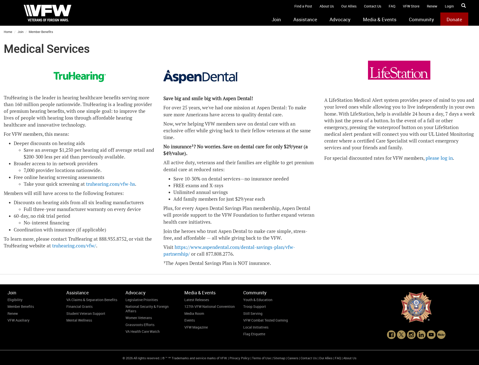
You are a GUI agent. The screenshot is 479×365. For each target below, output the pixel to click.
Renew (432, 6)
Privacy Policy (240, 358)
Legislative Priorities (141, 299)
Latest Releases (196, 299)
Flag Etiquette (254, 334)
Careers (292, 358)
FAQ (392, 6)
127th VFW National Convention (209, 306)
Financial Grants (79, 306)
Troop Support (254, 306)
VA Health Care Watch (142, 331)
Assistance (305, 19)
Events (189, 320)
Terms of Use (261, 358)
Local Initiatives (255, 327)
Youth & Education (257, 299)
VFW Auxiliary (18, 320)
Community (421, 19)
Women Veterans (138, 317)
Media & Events (379, 19)
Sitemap (279, 358)
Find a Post (303, 6)
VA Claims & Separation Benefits (91, 299)
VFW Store (411, 6)
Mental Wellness (79, 320)
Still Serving (252, 313)
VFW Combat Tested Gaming (265, 320)
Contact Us (372, 6)
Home (8, 31)
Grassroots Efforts (139, 324)
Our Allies (349, 6)
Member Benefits (41, 31)
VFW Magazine (196, 327)
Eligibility (14, 299)
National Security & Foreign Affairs (147, 308)
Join (276, 19)
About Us (327, 6)
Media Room (194, 313)
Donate (454, 19)
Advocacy (340, 19)
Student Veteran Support (85, 313)
